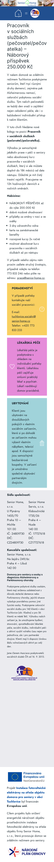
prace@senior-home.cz (31, 278)
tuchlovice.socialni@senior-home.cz (24, 318)
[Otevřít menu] (26, 13)
